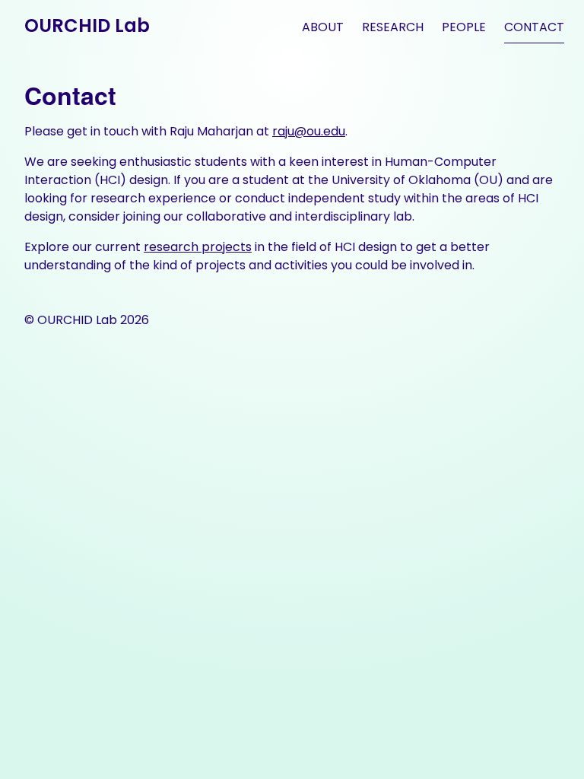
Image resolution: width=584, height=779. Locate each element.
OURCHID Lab (87, 25)
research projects (198, 247)
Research (393, 27)
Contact (534, 27)
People (464, 27)
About (323, 27)
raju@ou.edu (308, 131)
